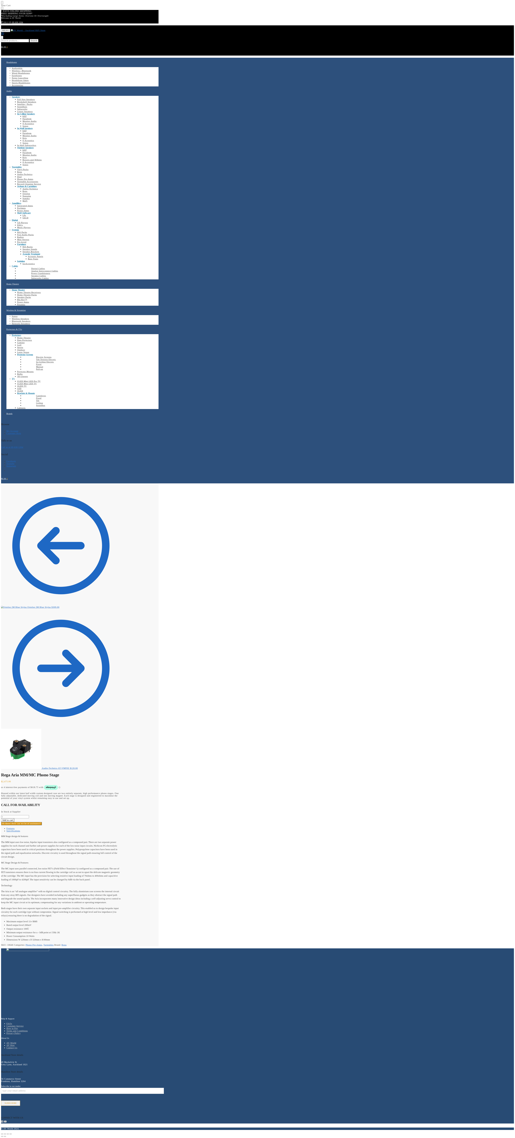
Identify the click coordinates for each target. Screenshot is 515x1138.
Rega (64, 945)
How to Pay (12, 1028)
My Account (12, 431)
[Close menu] (2, 2)
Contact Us (11, 1048)
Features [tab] (10, 828)
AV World (11, 1043)
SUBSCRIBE (11, 1103)
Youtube (10, 463)
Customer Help (13, 433)
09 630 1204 (17, 22)
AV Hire (10, 1045)
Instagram (11, 466)
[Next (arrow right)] (5, 1136)
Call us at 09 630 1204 (12, 447)
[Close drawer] (2, 8)
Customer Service (15, 1026)
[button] (4, 47)
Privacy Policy (13, 1033)
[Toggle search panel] (2, 37)
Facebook (11, 461)
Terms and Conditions (17, 1031)
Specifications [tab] (13, 831)
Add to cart (7, 820)
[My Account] (2, 34)
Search (34, 40)
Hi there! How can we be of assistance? (21, 823)
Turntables (48, 945)
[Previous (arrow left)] (2, 1136)
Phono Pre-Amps (34, 945)
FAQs (9, 1023)
